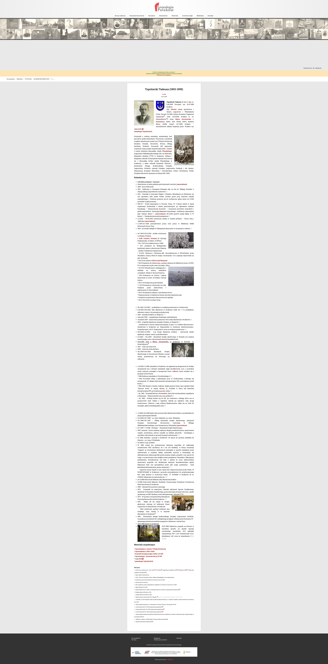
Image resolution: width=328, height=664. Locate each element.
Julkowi (175, 371)
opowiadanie (182, 184)
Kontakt (210, 16)
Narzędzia (151, 16)
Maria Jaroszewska (183, 119)
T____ (52, 79)
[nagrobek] (143, 129)
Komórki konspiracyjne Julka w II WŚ (149, 554)
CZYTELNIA (28, 79)
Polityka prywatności (160, 640)
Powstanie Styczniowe (136, 16)
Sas (190, 102)
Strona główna (11, 79)
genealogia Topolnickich (144, 561)
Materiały (175, 16)
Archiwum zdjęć (187, 16)
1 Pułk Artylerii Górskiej (147, 238)
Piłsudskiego (167, 151)
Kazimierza (160, 122)
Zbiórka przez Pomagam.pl (164, 75)
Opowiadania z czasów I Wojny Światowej (150, 549)
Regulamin (157, 638)
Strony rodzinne (120, 16)
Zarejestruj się (307, 68)
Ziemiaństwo (163, 16)
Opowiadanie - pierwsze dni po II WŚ (148, 556)
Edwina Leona (176, 109)
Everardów (163, 393)
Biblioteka (200, 16)
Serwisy (134, 640)
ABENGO (170, 659)
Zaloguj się (318, 68)
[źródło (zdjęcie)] (164, 117)
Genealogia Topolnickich (143, 131)
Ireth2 (164, 94)
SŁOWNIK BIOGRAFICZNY (41, 79)
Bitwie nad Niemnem (159, 260)
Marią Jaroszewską (160, 342)
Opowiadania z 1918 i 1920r (145, 551)
